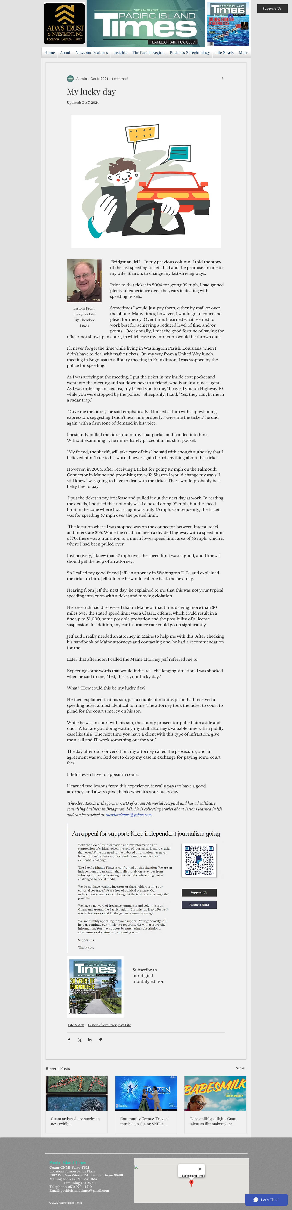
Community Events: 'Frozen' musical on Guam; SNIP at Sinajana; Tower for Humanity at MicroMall (144, 1121)
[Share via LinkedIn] (90, 1040)
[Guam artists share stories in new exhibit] (77, 1093)
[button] (272, 8)
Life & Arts (76, 1025)
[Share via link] (100, 1040)
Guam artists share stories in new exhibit (75, 1121)
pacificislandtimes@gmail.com (84, 1191)
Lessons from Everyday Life (109, 1025)
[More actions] (222, 78)
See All (241, 1068)
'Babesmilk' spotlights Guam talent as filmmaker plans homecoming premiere (213, 1121)
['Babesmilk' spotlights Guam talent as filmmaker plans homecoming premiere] (215, 1093)
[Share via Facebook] (69, 1040)
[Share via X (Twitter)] (79, 1040)
